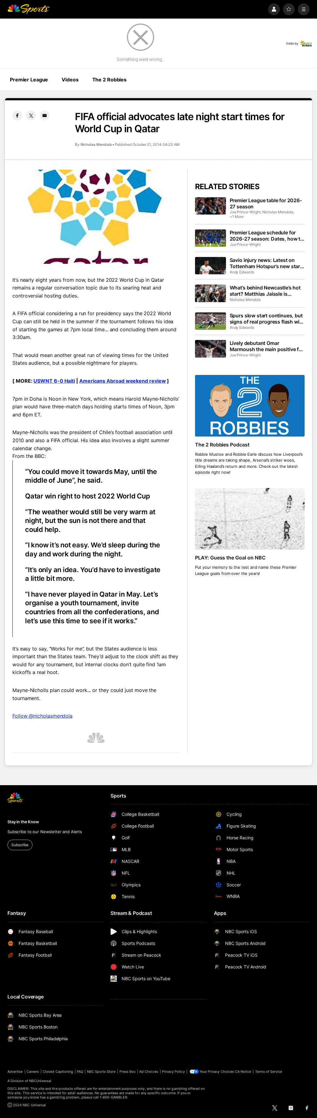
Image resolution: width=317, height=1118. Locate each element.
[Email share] (45, 115)
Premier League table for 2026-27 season (266, 203)
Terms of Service (268, 1071)
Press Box (127, 1071)
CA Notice (243, 1071)
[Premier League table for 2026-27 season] (210, 206)
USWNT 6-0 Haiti (54, 381)
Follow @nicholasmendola (42, 716)
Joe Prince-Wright (245, 212)
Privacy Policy (173, 1071)
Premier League (29, 79)
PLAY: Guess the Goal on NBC (230, 558)
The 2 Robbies (109, 79)
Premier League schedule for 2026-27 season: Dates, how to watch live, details (266, 235)
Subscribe (19, 844)
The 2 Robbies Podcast (222, 445)
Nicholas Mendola (96, 144)
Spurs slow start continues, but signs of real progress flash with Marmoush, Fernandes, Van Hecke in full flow (267, 318)
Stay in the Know (23, 821)
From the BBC (28, 456)
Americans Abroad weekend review (122, 381)
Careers (33, 1071)
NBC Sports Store (101, 1071)
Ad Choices (148, 1071)
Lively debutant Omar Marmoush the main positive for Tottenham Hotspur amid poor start (267, 346)
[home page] (28, 9)
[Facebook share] (17, 115)
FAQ (80, 1071)
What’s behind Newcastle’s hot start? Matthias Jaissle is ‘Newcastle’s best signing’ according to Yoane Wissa (265, 291)
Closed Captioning (58, 1071)
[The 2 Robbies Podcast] (250, 406)
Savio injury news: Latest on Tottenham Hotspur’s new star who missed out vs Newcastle (265, 263)
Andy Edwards (242, 272)
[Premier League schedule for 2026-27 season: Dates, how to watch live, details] (210, 238)
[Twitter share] (31, 115)
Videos (70, 79)
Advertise (15, 1071)
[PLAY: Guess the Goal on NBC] (250, 519)
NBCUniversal (40, 1081)
